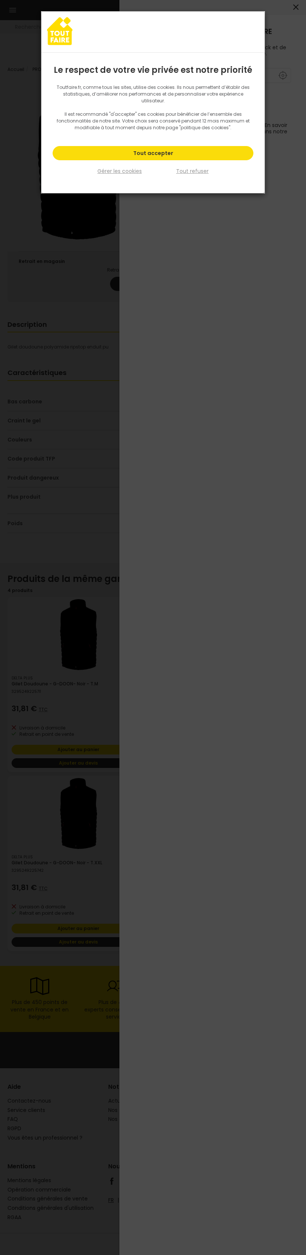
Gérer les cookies (119, 171)
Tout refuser (192, 171)
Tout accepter (153, 153)
